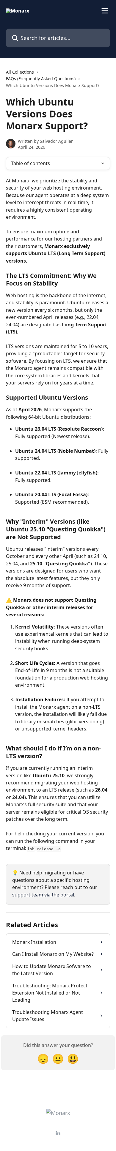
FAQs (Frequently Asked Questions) (41, 78)
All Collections (20, 72)
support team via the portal (43, 894)
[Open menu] (104, 10)
